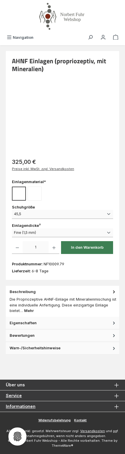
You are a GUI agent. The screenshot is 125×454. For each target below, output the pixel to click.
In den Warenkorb (87, 247)
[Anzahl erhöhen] (54, 247)
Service (14, 395)
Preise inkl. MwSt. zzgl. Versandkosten (43, 169)
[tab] (62, 301)
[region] (62, 121)
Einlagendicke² (26, 225)
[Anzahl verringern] (17, 247)
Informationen (20, 406)
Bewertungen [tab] (22, 335)
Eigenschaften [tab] (23, 323)
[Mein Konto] (103, 37)
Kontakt (80, 420)
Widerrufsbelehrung (54, 420)
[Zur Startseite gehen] (62, 16)
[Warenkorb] (115, 37)
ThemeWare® (62, 446)
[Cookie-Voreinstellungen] (17, 436)
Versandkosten (92, 431)
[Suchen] (90, 37)
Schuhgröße (23, 207)
